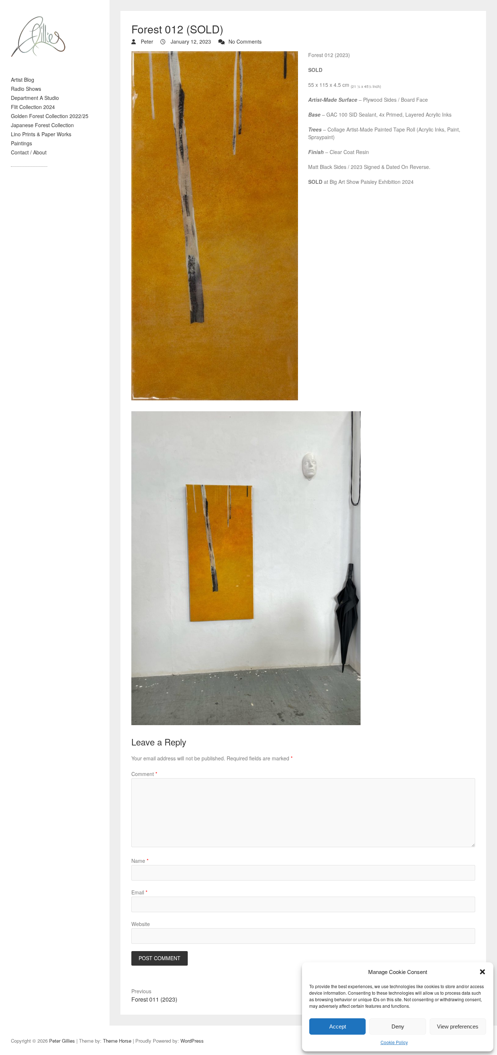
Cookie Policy (394, 1042)
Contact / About (29, 152)
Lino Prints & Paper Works (41, 134)
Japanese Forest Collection (42, 125)
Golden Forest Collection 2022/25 (49, 116)
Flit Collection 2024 (33, 106)
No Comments (245, 41)
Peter (146, 41)
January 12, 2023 (190, 41)
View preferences (457, 1026)
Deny (397, 1026)
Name (139, 860)
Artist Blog (22, 79)
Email (139, 892)
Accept (337, 1026)
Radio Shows (26, 88)
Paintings (21, 143)
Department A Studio (35, 97)
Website (140, 923)
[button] (482, 971)
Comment (144, 773)
